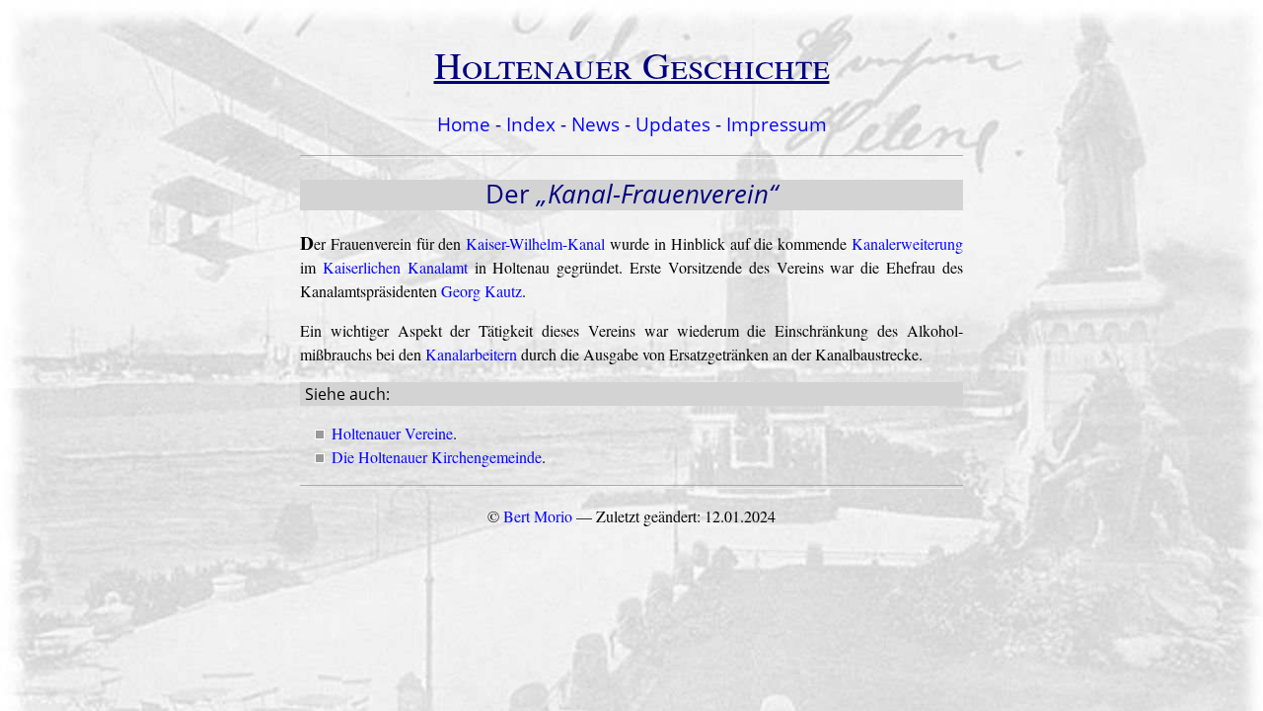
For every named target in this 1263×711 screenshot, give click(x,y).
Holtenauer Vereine (392, 433)
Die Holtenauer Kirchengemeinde (437, 456)
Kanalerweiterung (907, 243)
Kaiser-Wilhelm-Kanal (535, 243)
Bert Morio (537, 516)
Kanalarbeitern (471, 354)
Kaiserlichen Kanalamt (395, 267)
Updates (672, 124)
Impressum (776, 124)
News (595, 124)
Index (531, 124)
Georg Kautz (481, 290)
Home (463, 124)
